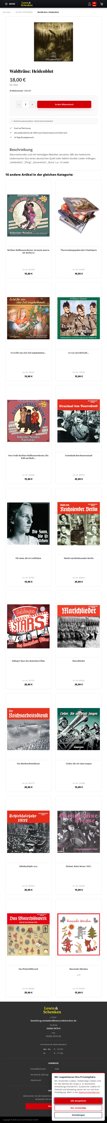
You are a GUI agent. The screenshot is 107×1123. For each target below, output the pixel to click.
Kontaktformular (38, 1069)
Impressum (36, 1080)
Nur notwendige (78, 1108)
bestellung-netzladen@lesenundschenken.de (53, 1020)
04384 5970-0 (53, 1028)
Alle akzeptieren (78, 1100)
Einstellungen (78, 1115)
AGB (57, 1069)
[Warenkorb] (101, 4)
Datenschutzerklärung (89, 1092)
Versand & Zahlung (39, 1074)
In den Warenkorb (64, 104)
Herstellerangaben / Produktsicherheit (33, 121)
